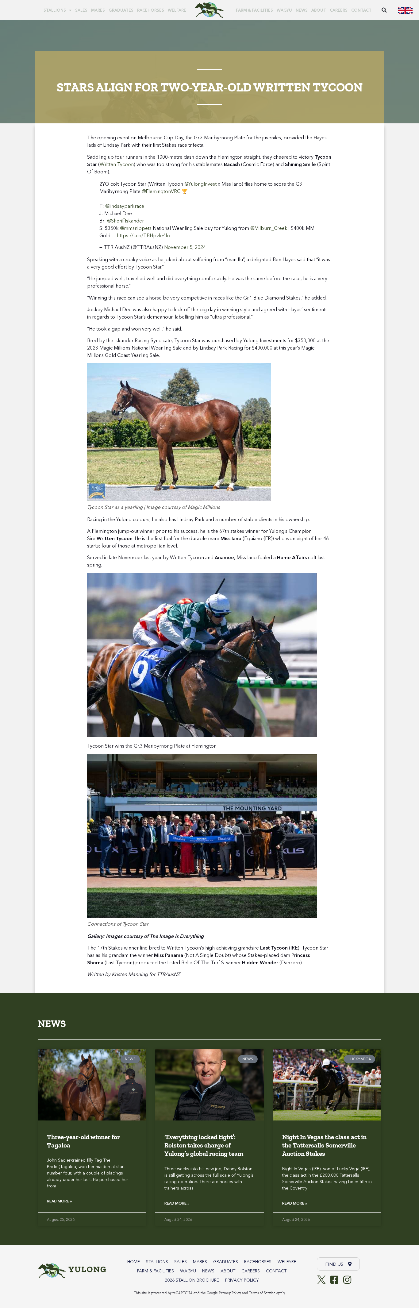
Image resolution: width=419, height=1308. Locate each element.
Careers (339, 10)
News (302, 10)
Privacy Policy (242, 1280)
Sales (81, 10)
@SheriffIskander (125, 221)
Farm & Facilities (254, 10)
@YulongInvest (200, 184)
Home (133, 1261)
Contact (361, 10)
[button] (384, 10)
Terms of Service (262, 1293)
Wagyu (284, 10)
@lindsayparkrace (124, 206)
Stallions (55, 10)
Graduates (121, 10)
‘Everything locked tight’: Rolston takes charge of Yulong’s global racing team (203, 1145)
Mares (98, 10)
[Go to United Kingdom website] (405, 10)
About (318, 10)
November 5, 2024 (185, 247)
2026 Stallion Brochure (192, 1280)
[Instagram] (347, 1279)
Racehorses (150, 10)
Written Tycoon (117, 164)
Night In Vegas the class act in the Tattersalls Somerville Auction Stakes (324, 1145)
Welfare (177, 10)
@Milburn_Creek (268, 228)
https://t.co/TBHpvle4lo (143, 235)
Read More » (59, 1201)
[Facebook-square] (334, 1279)
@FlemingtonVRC (161, 191)
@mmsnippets (136, 228)
